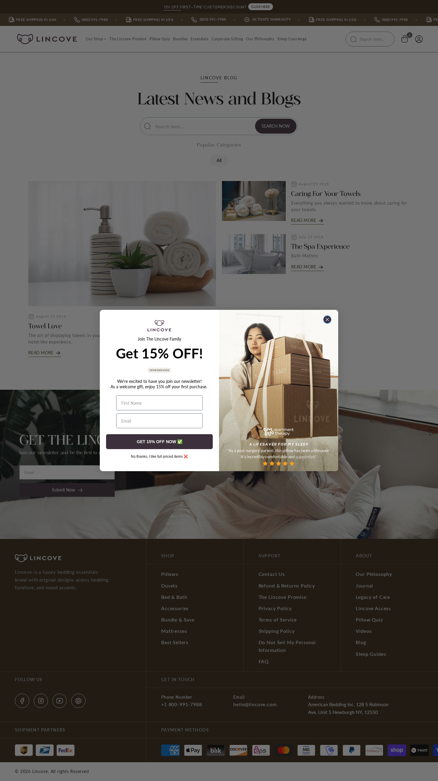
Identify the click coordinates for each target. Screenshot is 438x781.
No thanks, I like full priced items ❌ (159, 456)
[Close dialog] (327, 319)
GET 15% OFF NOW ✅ (159, 441)
